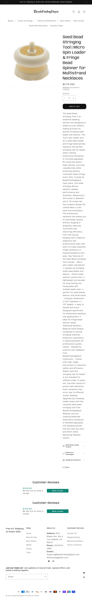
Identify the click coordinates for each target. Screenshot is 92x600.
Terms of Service (74, 545)
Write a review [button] (57, 491)
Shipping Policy (73, 537)
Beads (29, 545)
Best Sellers (31, 541)
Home (28, 533)
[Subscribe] (45, 577)
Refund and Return (75, 541)
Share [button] (67, 467)
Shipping (66, 87)
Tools (28, 552)
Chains (29, 549)
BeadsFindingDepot (18, 595)
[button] (11, 20)
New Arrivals (31, 537)
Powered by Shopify (32, 595)
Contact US (72, 533)
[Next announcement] (86, 2)
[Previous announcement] (6, 2)
